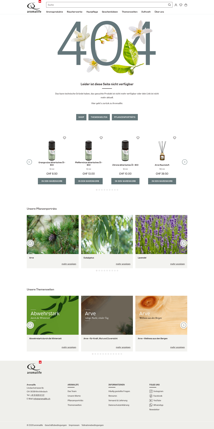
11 (119, 354)
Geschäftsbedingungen (56, 425)
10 (116, 354)
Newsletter (154, 409)
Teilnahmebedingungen (92, 425)
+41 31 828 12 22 (37, 395)
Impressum (74, 425)
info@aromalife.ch (41, 398)
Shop (81, 117)
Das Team (72, 391)
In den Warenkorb (53, 181)
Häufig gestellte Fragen (119, 391)
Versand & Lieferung (117, 400)
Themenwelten (99, 117)
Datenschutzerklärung (118, 405)
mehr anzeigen (69, 263)
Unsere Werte (74, 395)
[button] (169, 4)
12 (121, 354)
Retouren (112, 395)
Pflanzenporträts (124, 117)
